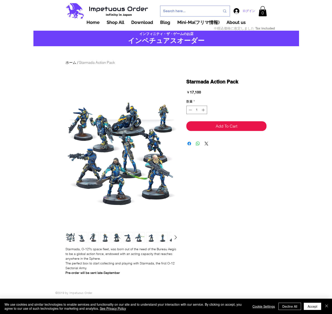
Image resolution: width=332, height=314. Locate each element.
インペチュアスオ (156, 40)
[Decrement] (190, 110)
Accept (312, 306)
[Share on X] (206, 143)
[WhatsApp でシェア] (198, 143)
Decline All (289, 306)
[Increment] (203, 110)
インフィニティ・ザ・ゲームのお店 (166, 34)
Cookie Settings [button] (264, 306)
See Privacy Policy (113, 308)
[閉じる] (326, 306)
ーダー (194, 40)
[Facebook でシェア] (189, 143)
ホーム (70, 62)
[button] (262, 11)
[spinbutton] (197, 110)
